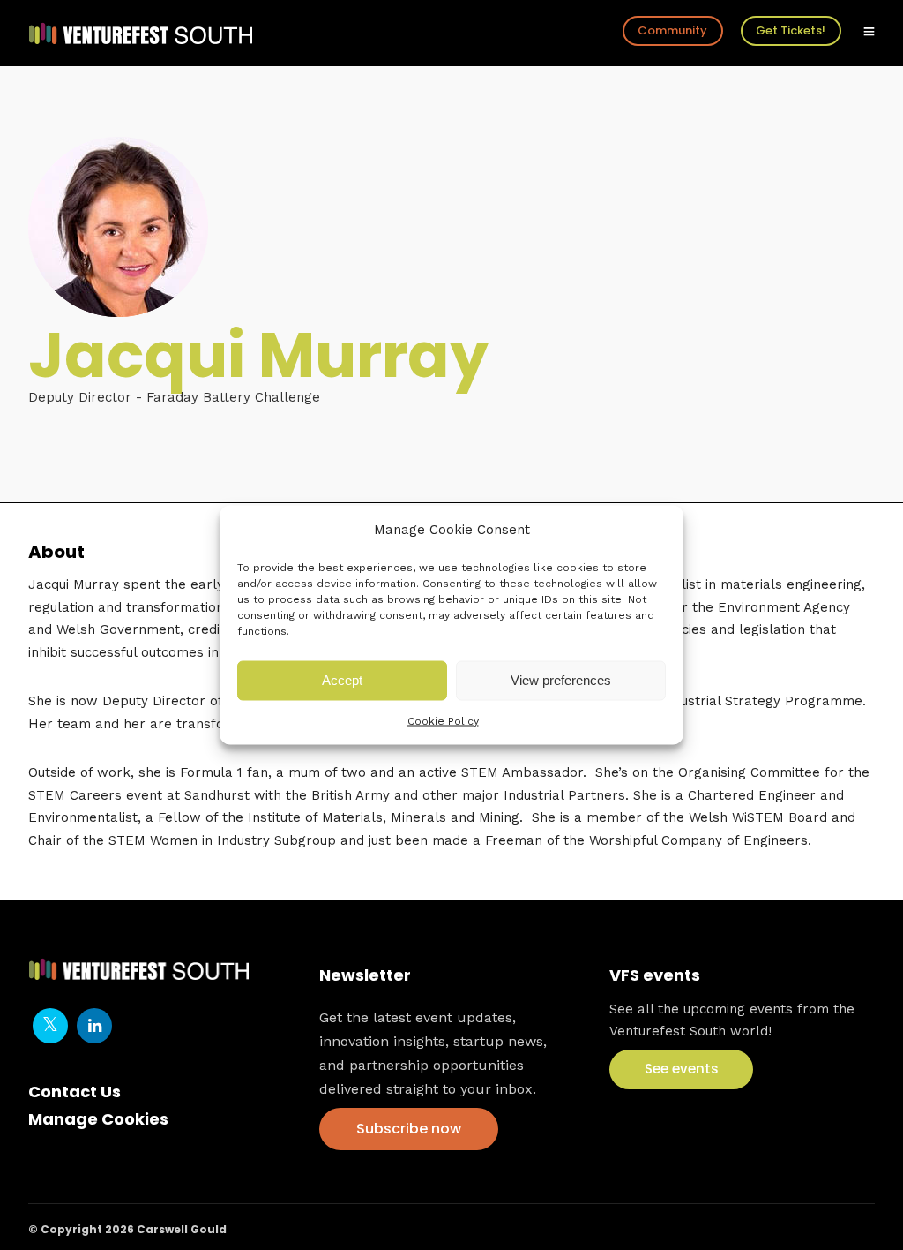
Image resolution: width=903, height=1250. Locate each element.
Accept (342, 680)
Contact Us (74, 1092)
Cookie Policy (443, 720)
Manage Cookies (98, 1119)
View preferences (561, 680)
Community (672, 30)
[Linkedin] (94, 1025)
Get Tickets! (790, 30)
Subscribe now (408, 1128)
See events (682, 1068)
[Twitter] (50, 1025)
